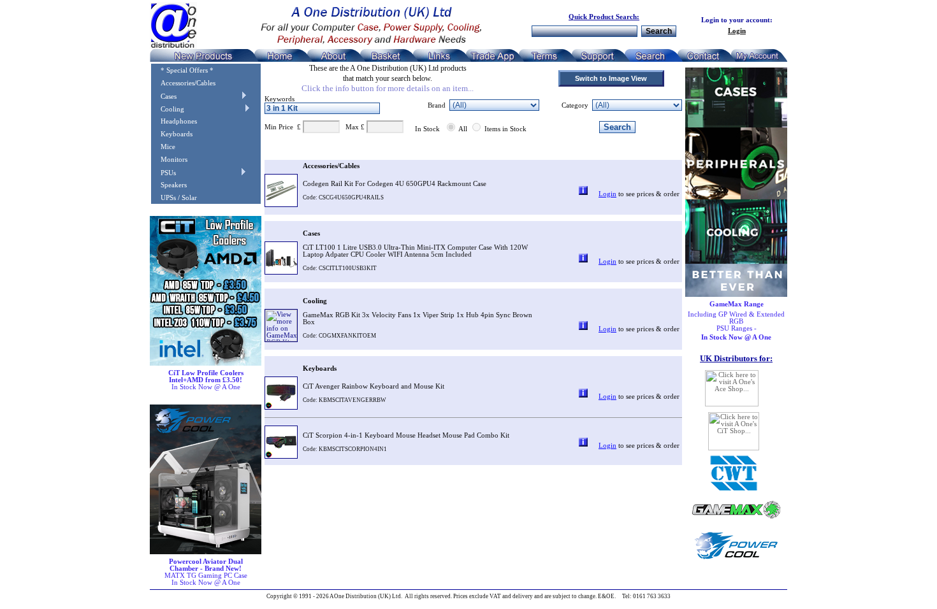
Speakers (169, 185)
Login (737, 30)
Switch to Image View (611, 78)
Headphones (174, 121)
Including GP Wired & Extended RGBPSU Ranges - (736, 321)
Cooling (167, 109)
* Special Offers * (182, 70)
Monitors (169, 159)
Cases (164, 96)
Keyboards (171, 134)
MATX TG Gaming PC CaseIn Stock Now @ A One (205, 572)
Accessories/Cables (183, 83)
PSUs (163, 172)
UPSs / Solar (174, 197)
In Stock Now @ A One (205, 379)
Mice (163, 146)
